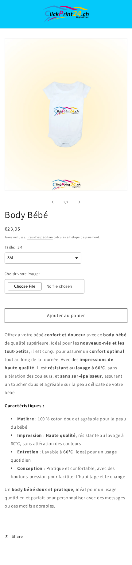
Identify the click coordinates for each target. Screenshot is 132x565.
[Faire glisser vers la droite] (79, 202)
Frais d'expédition (40, 237)
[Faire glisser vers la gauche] (52, 202)
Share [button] (17, 536)
